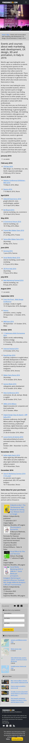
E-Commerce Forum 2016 (12, 222)
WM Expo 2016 (8, 321)
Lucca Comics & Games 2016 (13, 437)
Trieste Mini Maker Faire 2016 (13, 230)
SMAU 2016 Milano (9, 404)
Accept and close (17, 739)
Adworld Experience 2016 (12, 199)
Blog (8, 34)
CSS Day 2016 (8, 166)
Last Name (7, 623)
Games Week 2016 (9, 384)
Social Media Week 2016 (11, 258)
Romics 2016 (7, 189)
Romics (5, 310)
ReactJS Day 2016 (9, 355)
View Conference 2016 (11, 393)
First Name (7, 618)
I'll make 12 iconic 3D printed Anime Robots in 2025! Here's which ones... (19, 693)
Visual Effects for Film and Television (17, 552)
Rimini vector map (16, 649)
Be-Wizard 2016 (8, 210)
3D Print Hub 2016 (9, 269)
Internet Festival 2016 (10, 349)
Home (3, 34)
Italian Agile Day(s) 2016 (11, 455)
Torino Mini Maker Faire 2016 (13, 239)
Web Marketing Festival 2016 (13, 280)
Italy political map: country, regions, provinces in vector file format (19, 659)
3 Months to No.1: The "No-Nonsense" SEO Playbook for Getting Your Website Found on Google (17, 509)
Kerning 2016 (8, 251)
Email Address (7, 613)
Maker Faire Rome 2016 (11, 375)
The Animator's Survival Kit (15, 528)
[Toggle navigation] (26, 2)
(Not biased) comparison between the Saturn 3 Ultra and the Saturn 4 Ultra (19, 700)
